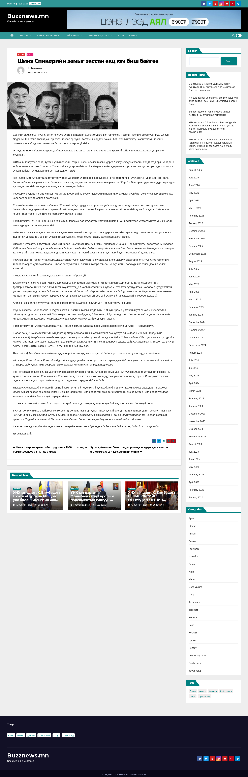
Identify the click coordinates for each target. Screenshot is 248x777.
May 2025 (194, 284)
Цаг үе (30, 54)
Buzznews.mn (28, 15)
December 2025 (197, 231)
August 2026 (195, 170)
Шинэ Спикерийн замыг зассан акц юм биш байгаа (87, 60)
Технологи (194, 602)
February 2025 (196, 307)
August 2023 (195, 444)
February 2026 (196, 216)
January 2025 (196, 315)
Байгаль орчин (47, 35)
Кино (191, 572)
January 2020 (196, 497)
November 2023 (197, 421)
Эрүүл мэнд (204, 696)
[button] (233, 35)
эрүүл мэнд (195, 671)
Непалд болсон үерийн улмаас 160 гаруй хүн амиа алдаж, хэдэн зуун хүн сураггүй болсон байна (213, 101)
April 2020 (194, 482)
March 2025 (195, 299)
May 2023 (194, 467)
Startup (192, 526)
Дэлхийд (193, 556)
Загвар (192, 564)
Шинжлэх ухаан (197, 655)
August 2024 (195, 353)
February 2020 (196, 490)
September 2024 (197, 345)
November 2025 (197, 238)
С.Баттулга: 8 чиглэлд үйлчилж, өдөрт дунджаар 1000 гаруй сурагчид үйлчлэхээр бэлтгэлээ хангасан (212, 87)
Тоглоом (193, 610)
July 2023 (194, 452)
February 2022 (196, 474)
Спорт (192, 594)
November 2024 (197, 330)
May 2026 (194, 193)
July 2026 (194, 177)
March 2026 (195, 208)
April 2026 (194, 200)
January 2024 (196, 406)
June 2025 (194, 276)
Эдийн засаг (195, 663)
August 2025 (195, 261)
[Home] (12, 35)
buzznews (36, 68)
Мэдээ (24, 35)
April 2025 (194, 292)
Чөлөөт (193, 648)
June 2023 (194, 459)
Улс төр (21, 54)
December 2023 (197, 413)
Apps (191, 518)
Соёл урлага (195, 587)
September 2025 (197, 254)
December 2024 (197, 322)
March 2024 (195, 391)
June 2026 (194, 185)
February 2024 (196, 398)
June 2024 (194, 368)
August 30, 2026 (24, 505)
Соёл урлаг (73, 35)
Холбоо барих (127, 35)
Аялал (192, 533)
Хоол (191, 625)
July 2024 (194, 360)
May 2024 (194, 375)
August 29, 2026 (81, 505)
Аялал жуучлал (99, 35)
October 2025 (196, 246)
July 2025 (194, 269)
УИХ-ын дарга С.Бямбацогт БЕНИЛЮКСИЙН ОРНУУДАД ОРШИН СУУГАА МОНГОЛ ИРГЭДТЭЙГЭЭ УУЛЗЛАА (151, 500)
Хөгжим (193, 632)
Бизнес (192, 541)
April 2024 (194, 383)
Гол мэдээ (194, 549)
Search (192, 50)
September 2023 (197, 436)
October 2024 (196, 337)
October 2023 (196, 429)
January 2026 (196, 223)
